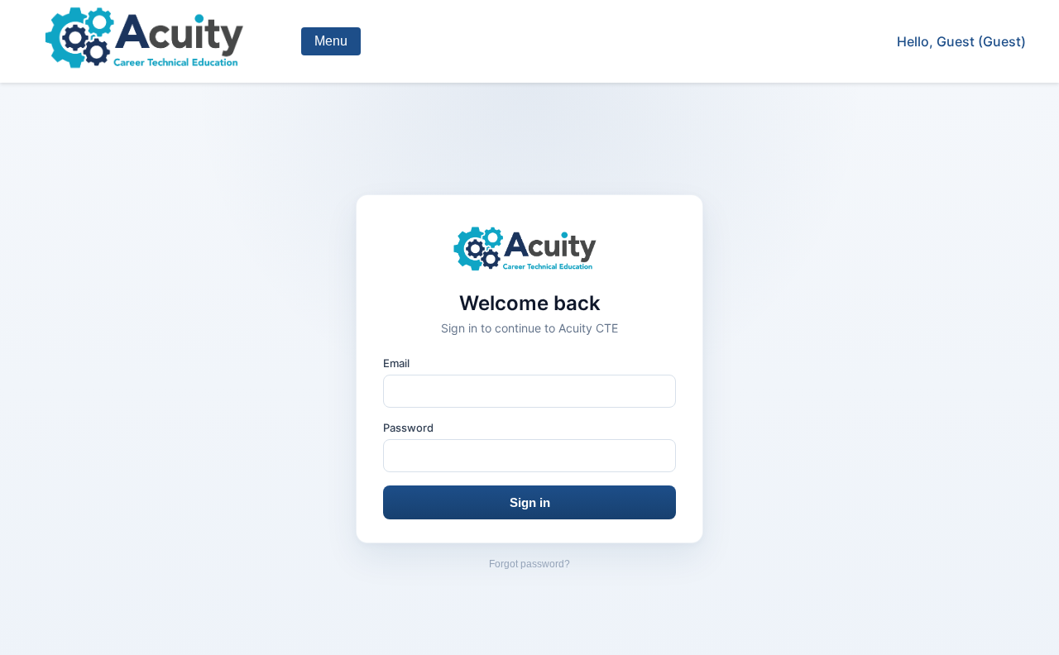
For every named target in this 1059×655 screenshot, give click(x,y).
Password (408, 427)
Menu (330, 41)
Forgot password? (529, 564)
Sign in (530, 502)
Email (396, 363)
